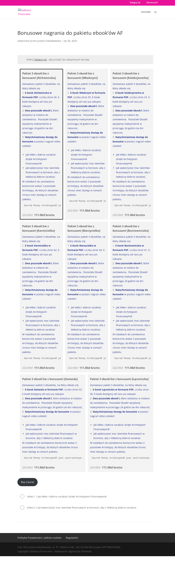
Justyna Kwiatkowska (49, 40)
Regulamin (72, 537)
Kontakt (146, 12)
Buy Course (27, 482)
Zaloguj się (135, 3)
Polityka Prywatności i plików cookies (39, 537)
